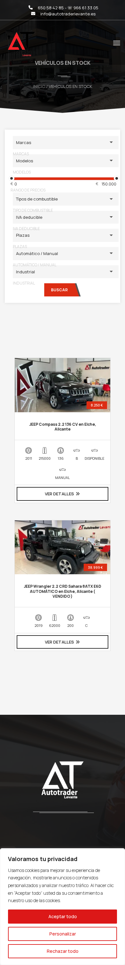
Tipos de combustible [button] (37, 199)
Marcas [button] (23, 142)
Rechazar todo (63, 951)
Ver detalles (59, 494)
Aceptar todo (62, 916)
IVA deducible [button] (29, 217)
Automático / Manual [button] (37, 253)
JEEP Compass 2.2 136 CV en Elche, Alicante (62, 427)
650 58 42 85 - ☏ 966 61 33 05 (68, 8)
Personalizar (62, 934)
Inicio (39, 86)
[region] (62, 906)
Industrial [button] (25, 272)
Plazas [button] (22, 235)
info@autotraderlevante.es (68, 14)
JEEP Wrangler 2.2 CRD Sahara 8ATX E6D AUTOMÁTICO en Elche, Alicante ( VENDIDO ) (62, 591)
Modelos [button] (24, 161)
